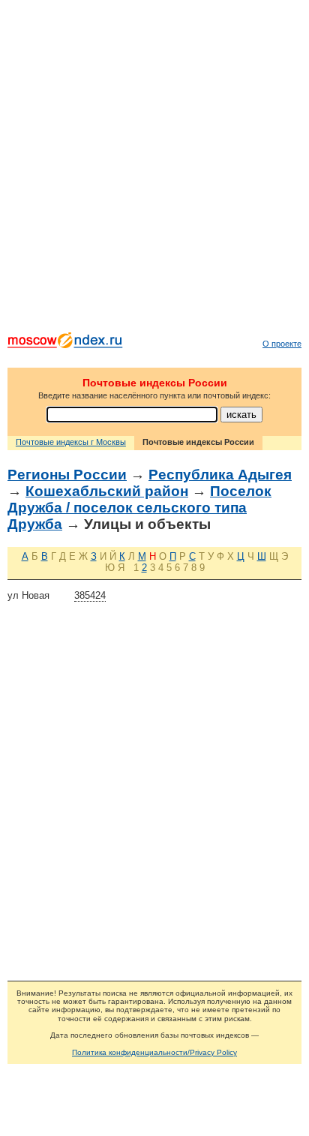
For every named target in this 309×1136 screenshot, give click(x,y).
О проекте (282, 343)
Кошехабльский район (107, 491)
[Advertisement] (154, 169)
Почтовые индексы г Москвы (71, 441)
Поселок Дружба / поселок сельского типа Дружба (140, 507)
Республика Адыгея (220, 474)
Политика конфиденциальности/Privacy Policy (154, 1052)
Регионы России (67, 474)
